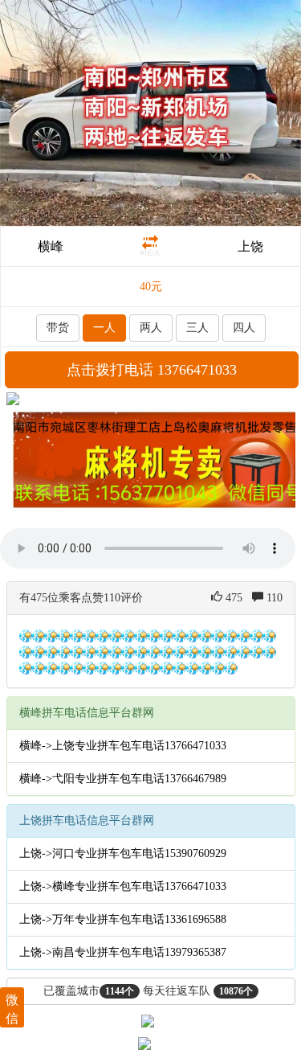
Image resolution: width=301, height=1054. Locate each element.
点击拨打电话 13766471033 (152, 370)
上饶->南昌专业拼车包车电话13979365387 (122, 952)
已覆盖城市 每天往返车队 (148, 991)
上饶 (250, 246)
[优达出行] (150, 112)
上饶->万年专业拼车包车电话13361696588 (122, 919)
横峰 (50, 246)
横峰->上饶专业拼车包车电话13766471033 (122, 746)
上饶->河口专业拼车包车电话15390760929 (122, 853)
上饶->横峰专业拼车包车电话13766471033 (122, 886)
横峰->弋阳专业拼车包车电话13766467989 (122, 779)
